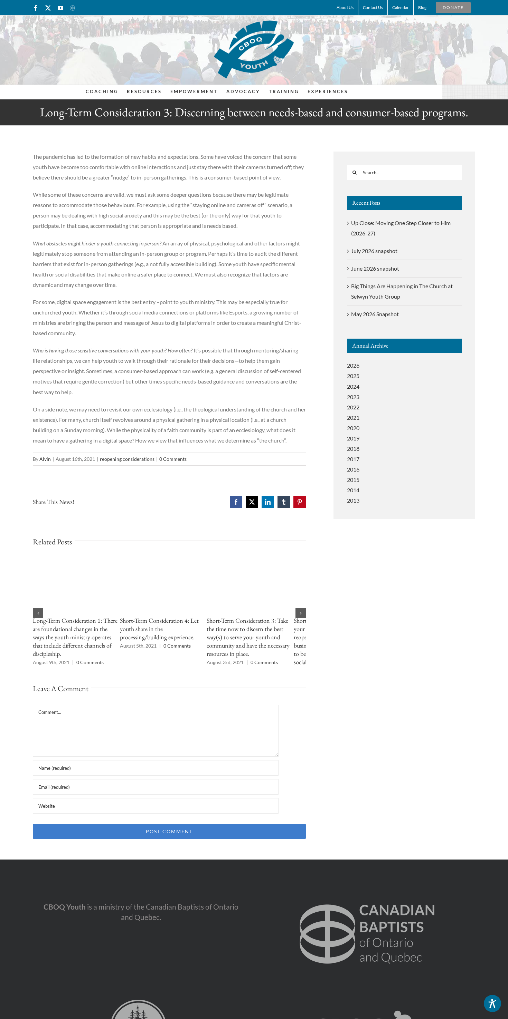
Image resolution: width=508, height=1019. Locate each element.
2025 (353, 375)
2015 (353, 479)
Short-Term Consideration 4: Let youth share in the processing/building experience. (163, 629)
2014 (353, 490)
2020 (353, 428)
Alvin (45, 459)
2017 (353, 459)
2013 (353, 500)
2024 (353, 386)
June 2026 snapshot (375, 268)
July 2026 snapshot (374, 251)
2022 (353, 407)
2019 (353, 438)
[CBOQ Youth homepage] (254, 49)
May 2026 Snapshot (375, 314)
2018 (353, 448)
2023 (353, 397)
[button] (38, 613)
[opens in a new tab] (367, 893)
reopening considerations (127, 459)
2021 (353, 417)
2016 (353, 469)
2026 (353, 365)
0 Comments (173, 459)
